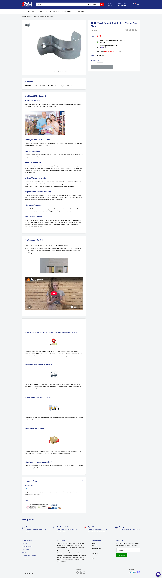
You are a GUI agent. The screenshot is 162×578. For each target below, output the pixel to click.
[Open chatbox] (158, 574)
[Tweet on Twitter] (133, 30)
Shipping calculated (109, 51)
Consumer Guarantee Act (29, 555)
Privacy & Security (27, 546)
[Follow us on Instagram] (81, 572)
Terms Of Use (25, 549)
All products (29, 16)
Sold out (102, 67)
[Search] (102, 4)
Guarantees (25, 543)
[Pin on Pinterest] (130, 30)
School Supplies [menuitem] (66, 11)
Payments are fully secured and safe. (129, 529)
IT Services (95, 553)
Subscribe (122, 555)
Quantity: (93, 60)
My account (122, 5)
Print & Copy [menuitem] (53, 11)
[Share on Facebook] (126, 30)
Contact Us (25, 558)
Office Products (96, 545)
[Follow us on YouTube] (84, 572)
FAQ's (93, 558)
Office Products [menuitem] (80, 11)
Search (94, 543)
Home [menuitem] (23, 11)
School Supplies (96, 548)
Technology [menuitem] (31, 11)
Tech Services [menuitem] (43, 11)
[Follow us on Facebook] (77, 572)
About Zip (94, 555)
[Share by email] (136, 30)
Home (23, 16)
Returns (24, 552)
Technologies (95, 550)
